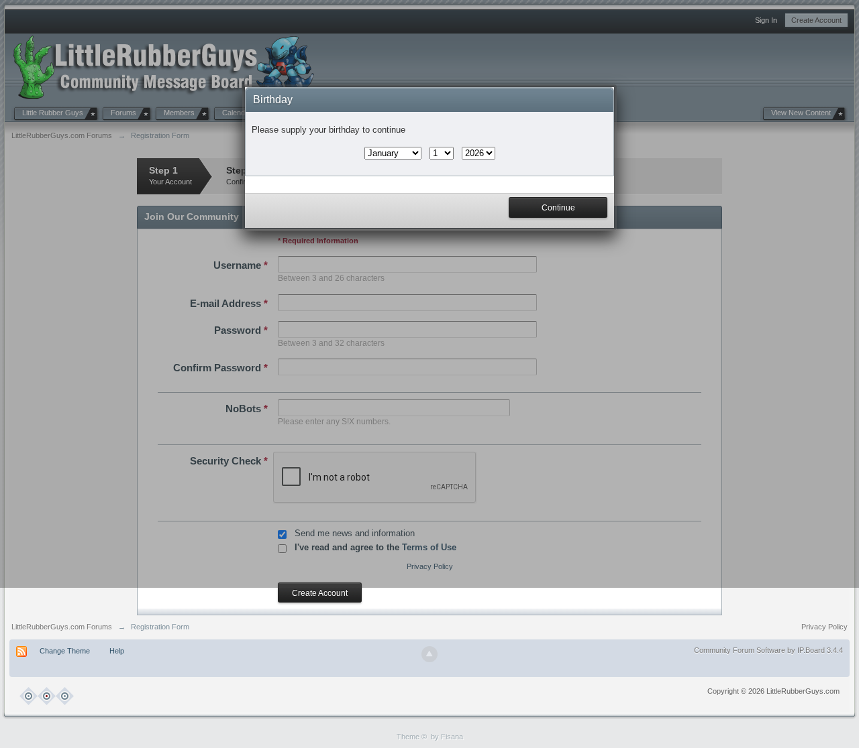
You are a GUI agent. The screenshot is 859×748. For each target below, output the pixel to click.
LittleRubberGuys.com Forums (61, 627)
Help (116, 651)
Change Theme (65, 651)
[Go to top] (429, 654)
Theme (408, 737)
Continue (558, 207)
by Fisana (447, 737)
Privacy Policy (824, 627)
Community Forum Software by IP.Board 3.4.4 (768, 650)
